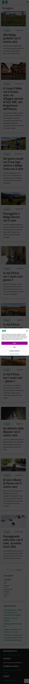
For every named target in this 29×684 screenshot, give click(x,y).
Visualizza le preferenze (14, 351)
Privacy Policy (17, 353)
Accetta (14, 343)
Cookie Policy (12, 353)
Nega (14, 347)
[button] (27, 330)
